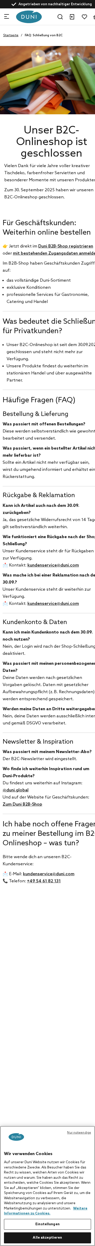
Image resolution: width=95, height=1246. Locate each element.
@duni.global (15, 790)
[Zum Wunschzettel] (84, 16)
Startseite (10, 35)
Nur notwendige (79, 1133)
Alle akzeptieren (47, 1238)
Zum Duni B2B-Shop (22, 804)
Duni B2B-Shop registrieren (65, 246)
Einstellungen (47, 1224)
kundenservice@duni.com (53, 565)
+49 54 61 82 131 (44, 881)
